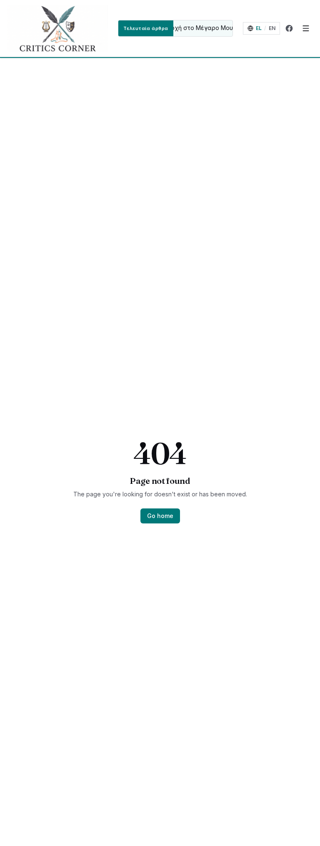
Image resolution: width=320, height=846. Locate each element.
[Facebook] (289, 28)
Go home (160, 515)
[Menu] (305, 28)
